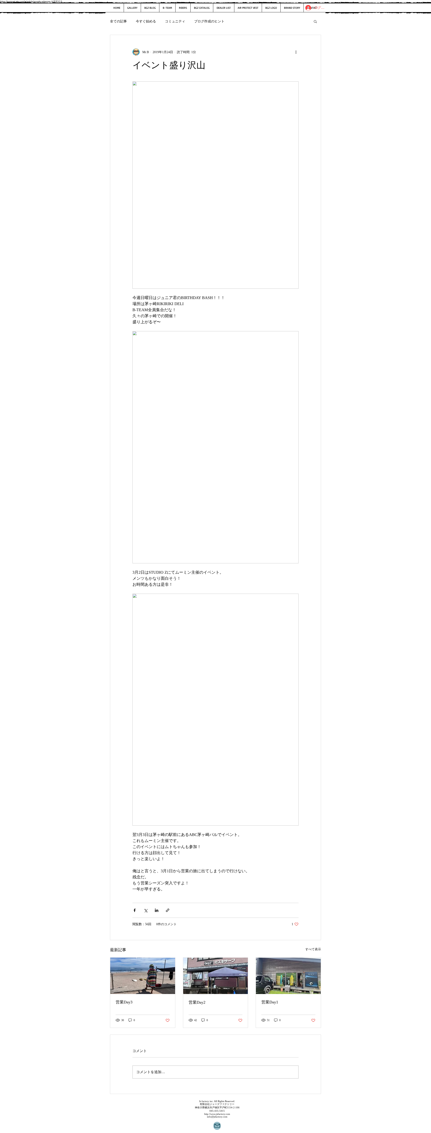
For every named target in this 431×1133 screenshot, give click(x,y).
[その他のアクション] (296, 52)
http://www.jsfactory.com (217, 1114)
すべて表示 (313, 949)
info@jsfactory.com (217, 1116)
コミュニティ (175, 21)
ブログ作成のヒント (209, 21)
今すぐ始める (146, 21)
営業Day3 (124, 1002)
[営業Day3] (142, 976)
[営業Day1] (288, 976)
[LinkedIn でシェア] (156, 910)
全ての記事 (118, 21)
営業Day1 (269, 1002)
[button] (315, 21)
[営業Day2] (215, 976)
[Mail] (217, 1126)
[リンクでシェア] (167, 910)
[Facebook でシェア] (134, 910)
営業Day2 (197, 1002)
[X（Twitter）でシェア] (145, 910)
